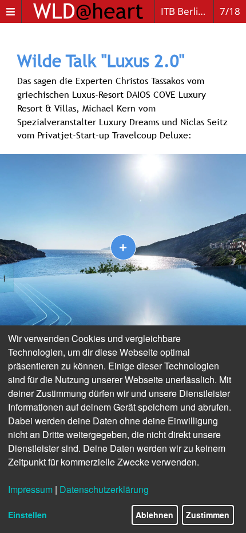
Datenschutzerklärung (104, 489)
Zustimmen (207, 514)
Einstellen (27, 514)
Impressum (30, 489)
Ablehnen (154, 514)
